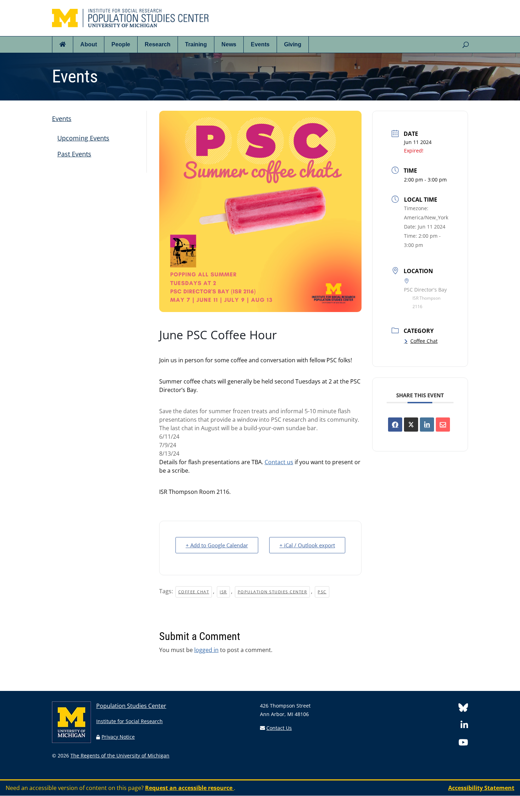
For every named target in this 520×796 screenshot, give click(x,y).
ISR (223, 591)
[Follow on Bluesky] (463, 708)
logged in (206, 650)
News (228, 44)
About (88, 44)
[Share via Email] (443, 424)
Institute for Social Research (129, 721)
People (120, 44)
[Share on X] (411, 424)
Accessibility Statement (481, 788)
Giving (292, 44)
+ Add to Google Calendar (217, 545)
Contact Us (279, 728)
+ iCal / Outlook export (307, 545)
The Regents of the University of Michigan (119, 755)
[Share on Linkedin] (427, 424)
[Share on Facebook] (395, 424)
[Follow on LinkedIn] (464, 726)
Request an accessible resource (189, 788)
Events (260, 44)
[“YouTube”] (463, 743)
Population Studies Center (272, 591)
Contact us (279, 462)
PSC (322, 591)
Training (196, 44)
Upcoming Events (83, 138)
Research (158, 44)
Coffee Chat (193, 591)
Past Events (74, 154)
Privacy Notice (118, 736)
